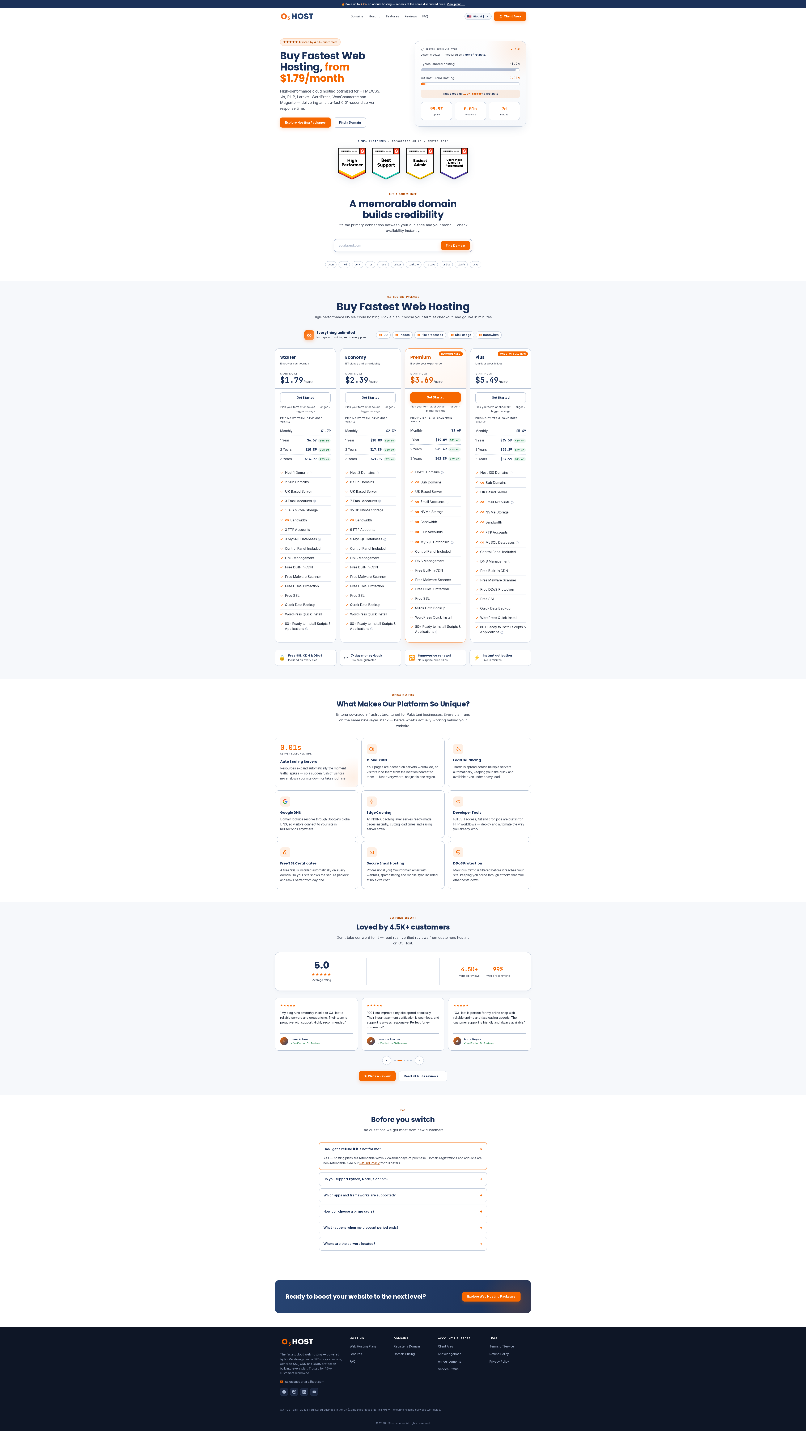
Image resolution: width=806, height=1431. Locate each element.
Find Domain (455, 245)
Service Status (448, 1369)
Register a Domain (407, 1346)
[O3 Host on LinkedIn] (304, 1392)
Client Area (512, 16)
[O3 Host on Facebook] (284, 1392)
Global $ (478, 16)
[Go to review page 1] (395, 1060)
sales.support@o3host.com (304, 1381)
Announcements (449, 1361)
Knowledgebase (449, 1354)
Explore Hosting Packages (305, 122)
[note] (310, 472)
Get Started (305, 397)
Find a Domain (350, 122)
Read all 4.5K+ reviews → (423, 1076)
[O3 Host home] (297, 16)
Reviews (410, 16)
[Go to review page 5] (411, 1060)
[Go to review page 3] (403, 1060)
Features (392, 16)
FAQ (425, 16)
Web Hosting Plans (363, 1346)
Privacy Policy (499, 1361)
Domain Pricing (404, 1354)
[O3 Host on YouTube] (314, 1392)
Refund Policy (369, 1163)
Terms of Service (501, 1346)
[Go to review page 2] (398, 1060)
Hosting (375, 16)
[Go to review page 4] (407, 1060)
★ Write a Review (377, 1076)
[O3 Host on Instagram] (294, 1392)
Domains (357, 16)
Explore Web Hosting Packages (491, 1296)
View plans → (456, 4)
